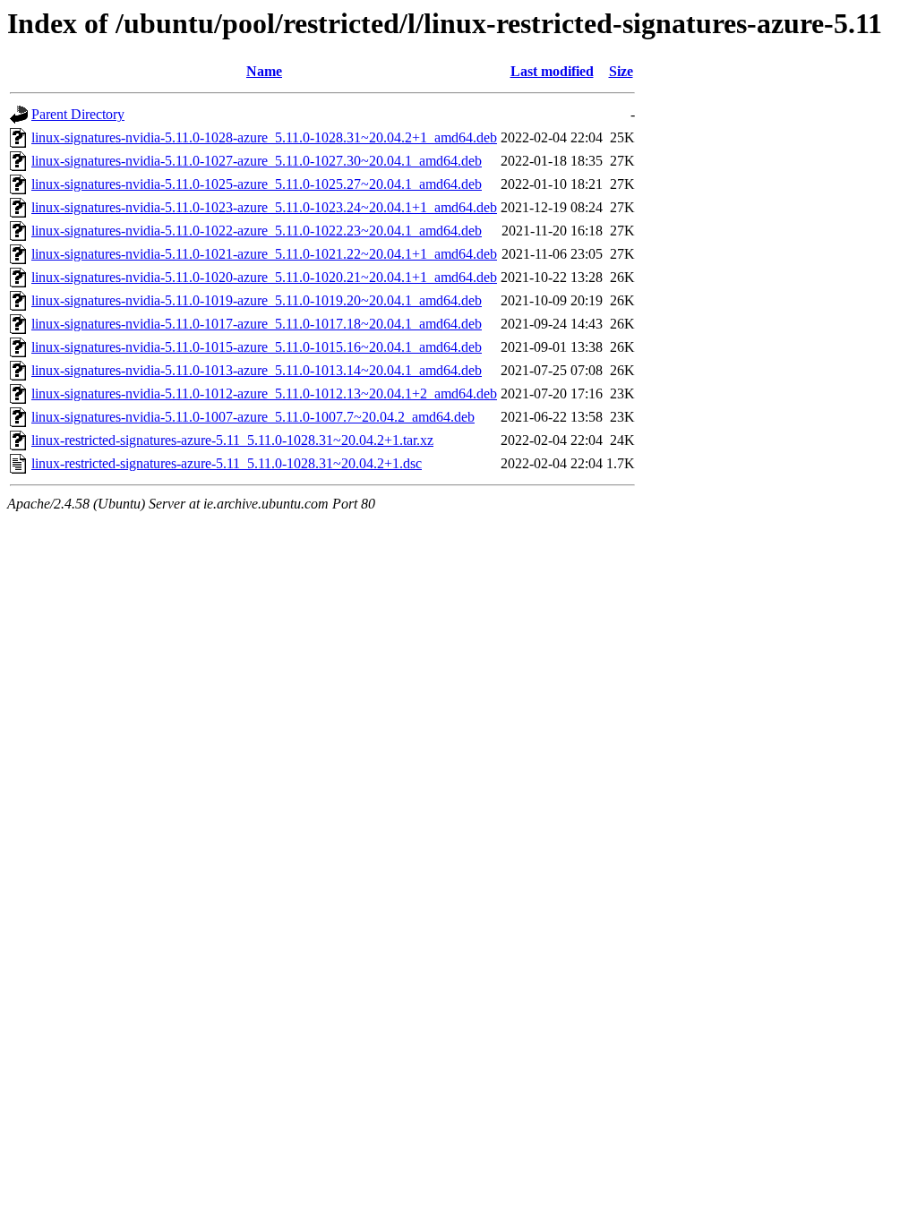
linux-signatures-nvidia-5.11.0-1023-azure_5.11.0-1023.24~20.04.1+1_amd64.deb (264, 207)
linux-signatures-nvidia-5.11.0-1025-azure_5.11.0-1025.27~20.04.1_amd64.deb (256, 184)
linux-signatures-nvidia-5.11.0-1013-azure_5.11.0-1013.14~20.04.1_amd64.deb (256, 370)
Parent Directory (77, 114)
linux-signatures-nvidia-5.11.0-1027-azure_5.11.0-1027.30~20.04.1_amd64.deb (256, 160)
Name (264, 71)
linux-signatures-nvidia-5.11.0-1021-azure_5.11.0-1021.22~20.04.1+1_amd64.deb (264, 253)
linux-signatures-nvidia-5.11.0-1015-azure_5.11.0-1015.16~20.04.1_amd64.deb (256, 347)
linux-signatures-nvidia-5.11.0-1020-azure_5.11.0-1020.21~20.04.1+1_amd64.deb (264, 277)
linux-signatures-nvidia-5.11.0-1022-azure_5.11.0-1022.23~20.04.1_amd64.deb (256, 230)
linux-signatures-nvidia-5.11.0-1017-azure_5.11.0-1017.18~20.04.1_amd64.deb (256, 323)
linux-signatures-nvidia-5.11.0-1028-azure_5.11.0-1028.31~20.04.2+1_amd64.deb (264, 137)
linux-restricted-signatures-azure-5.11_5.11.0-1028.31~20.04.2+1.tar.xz (232, 440)
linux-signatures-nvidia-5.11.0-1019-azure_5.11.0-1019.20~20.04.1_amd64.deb (256, 300)
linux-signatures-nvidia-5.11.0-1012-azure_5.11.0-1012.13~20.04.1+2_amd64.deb (264, 393)
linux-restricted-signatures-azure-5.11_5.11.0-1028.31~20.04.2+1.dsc (226, 463)
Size (621, 71)
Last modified (552, 71)
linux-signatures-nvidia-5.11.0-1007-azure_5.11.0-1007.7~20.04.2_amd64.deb (253, 416)
